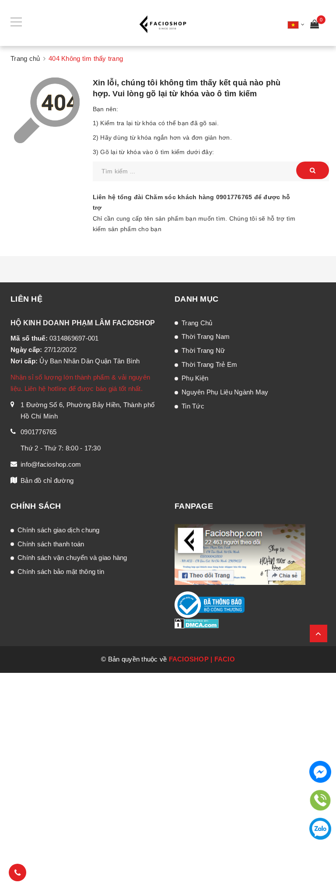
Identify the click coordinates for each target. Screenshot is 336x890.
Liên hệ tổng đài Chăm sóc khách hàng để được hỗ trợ (191, 202)
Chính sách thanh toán (51, 544)
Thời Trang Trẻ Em (209, 364)
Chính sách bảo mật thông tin (61, 571)
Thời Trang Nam (206, 336)
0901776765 (234, 197)
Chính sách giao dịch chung (59, 530)
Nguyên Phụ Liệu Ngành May (225, 392)
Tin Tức (193, 406)
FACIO (224, 659)
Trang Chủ (197, 323)
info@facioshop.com (51, 464)
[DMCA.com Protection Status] (197, 622)
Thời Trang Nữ (203, 350)
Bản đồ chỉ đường (47, 480)
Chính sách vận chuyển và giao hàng (72, 557)
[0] (314, 25)
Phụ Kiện (195, 378)
